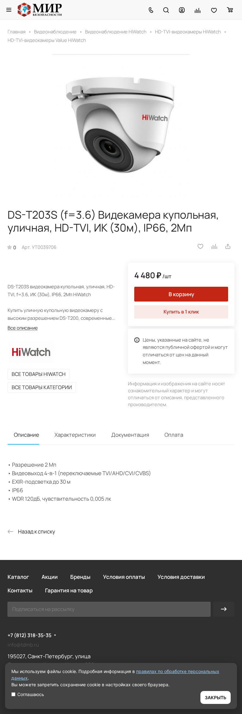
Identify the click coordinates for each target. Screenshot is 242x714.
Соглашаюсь (30, 694)
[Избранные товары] (214, 10)
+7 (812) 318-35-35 (29, 635)
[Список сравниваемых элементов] (198, 10)
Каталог (18, 576)
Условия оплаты (124, 576)
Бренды (80, 576)
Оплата (173, 434)
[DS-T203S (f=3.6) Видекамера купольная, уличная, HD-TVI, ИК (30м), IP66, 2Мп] (121, 125)
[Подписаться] (223, 609)
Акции (50, 576)
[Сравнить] (214, 246)
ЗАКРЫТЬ (215, 697)
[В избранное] (200, 246)
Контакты (20, 590)
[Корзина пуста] (230, 10)
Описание (26, 434)
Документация (130, 434)
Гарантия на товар (69, 590)
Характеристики (75, 434)
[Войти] (182, 10)
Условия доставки (181, 576)
